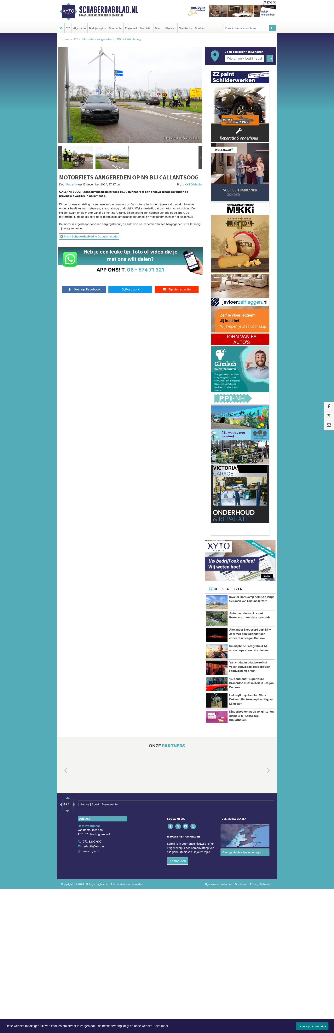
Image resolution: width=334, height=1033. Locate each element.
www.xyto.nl (91, 851)
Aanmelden (178, 861)
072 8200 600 (92, 841)
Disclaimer (241, 884)
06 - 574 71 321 (145, 270)
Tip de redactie (179, 289)
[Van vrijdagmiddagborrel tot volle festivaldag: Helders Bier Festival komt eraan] (217, 667)
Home (65, 39)
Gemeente (115, 28)
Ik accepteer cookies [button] (312, 1026)
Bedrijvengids (97, 28)
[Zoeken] (272, 28)
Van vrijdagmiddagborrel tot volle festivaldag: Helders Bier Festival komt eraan (249, 666)
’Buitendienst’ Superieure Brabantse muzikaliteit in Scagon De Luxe (251, 683)
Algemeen (79, 28)
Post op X (132, 289)
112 (68, 28)
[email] (329, 425)
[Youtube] (186, 826)
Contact (200, 28)
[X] (178, 826)
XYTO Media (193, 184)
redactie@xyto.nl (93, 846)
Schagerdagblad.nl (108, 9)
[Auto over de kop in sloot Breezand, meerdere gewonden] (217, 618)
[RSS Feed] (193, 826)
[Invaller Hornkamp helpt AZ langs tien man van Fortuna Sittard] (217, 602)
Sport (158, 28)
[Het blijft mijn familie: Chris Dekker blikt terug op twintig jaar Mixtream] (217, 700)
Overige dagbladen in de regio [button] (241, 852)
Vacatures (185, 28)
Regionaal (131, 28)
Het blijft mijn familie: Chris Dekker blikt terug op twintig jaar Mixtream (251, 699)
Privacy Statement (260, 884)
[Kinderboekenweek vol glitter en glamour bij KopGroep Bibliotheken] (217, 716)
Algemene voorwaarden (218, 884)
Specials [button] (145, 28)
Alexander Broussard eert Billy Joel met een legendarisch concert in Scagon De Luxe (250, 633)
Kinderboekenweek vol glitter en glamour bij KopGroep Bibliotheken (251, 715)
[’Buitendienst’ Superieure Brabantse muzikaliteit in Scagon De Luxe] (217, 684)
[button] (60, 157)
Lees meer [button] (161, 1026)
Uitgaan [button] (169, 28)
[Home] (61, 28)
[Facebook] (171, 826)
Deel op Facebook (87, 289)
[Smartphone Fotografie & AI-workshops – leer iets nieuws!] (217, 651)
